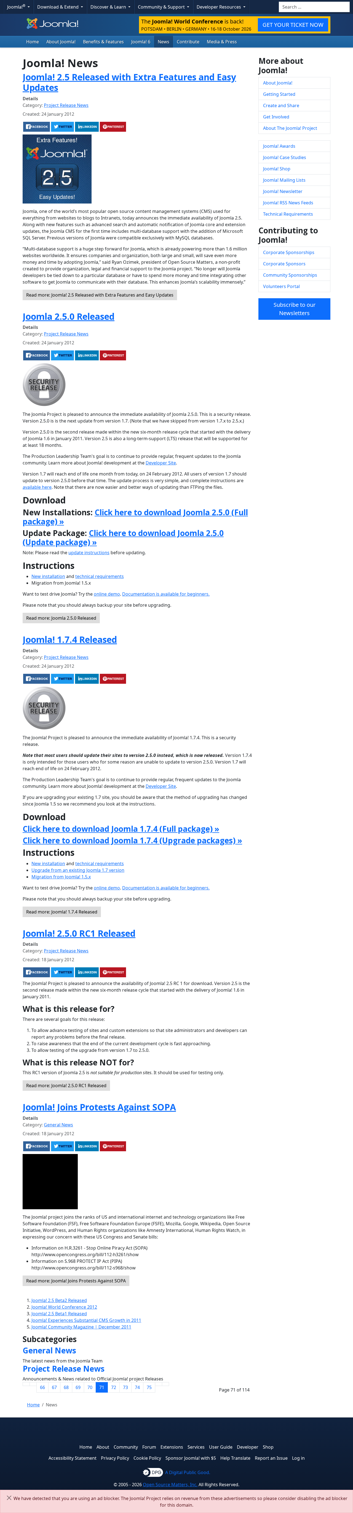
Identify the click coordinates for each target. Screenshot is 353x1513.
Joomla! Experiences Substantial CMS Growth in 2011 (86, 1320)
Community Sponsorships (290, 275)
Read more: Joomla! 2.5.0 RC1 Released (66, 1085)
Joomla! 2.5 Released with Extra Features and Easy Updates (129, 82)
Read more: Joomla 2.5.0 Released (61, 618)
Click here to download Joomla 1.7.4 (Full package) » (121, 828)
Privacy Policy (115, 1458)
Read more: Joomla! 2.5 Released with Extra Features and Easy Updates (99, 295)
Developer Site (161, 463)
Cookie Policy (147, 1458)
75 (149, 1387)
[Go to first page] (26, 1384)
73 (125, 1387)
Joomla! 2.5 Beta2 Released (59, 1300)
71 (101, 1387)
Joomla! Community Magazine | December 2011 (81, 1327)
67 (54, 1387)
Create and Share (281, 105)
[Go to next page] (158, 1384)
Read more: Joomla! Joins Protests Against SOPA (76, 1281)
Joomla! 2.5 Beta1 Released (59, 1314)
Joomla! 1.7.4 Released (70, 639)
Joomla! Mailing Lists (284, 180)
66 (42, 1387)
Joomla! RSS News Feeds (288, 203)
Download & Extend (58, 7)
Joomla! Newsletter (283, 191)
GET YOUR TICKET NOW (293, 24)
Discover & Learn (108, 7)
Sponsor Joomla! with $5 (190, 1458)
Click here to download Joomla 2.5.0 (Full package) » (135, 517)
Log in (298, 1458)
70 (89, 1387)
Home (32, 42)
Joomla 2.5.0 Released (68, 316)
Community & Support (162, 7)
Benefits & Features (103, 42)
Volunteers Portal (281, 286)
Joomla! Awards (279, 146)
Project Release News (66, 105)
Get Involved (276, 117)
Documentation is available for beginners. (166, 594)
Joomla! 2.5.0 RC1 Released (79, 933)
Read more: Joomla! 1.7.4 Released (61, 912)
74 (137, 1387)
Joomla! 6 (140, 42)
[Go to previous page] (33, 1384)
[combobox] (314, 7)
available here (37, 487)
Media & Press (222, 42)
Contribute (188, 42)
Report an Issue (271, 1458)
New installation (48, 576)
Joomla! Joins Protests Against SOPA (99, 1107)
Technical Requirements (288, 214)
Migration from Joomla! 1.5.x (61, 877)
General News (58, 1125)
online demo (107, 594)
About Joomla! (61, 42)
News (163, 42)
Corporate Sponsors (284, 264)
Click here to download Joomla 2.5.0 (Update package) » (123, 538)
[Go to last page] (165, 1384)
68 (66, 1387)
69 (78, 1387)
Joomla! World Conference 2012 (64, 1307)
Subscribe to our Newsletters (294, 309)
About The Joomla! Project (290, 128)
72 (113, 1387)
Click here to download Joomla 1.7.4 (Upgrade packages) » (132, 840)
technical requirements (99, 576)
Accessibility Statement (73, 1458)
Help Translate (235, 1458)
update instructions (88, 553)
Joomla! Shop (276, 169)
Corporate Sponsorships (288, 252)
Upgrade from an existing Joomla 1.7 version (77, 870)
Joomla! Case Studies (284, 157)
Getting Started (279, 94)
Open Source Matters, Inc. (170, 1485)
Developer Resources (219, 7)
